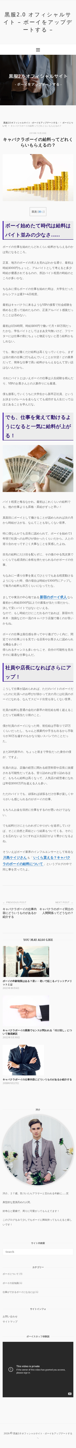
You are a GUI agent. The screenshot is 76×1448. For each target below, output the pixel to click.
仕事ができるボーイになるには (19, 1292)
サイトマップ (10, 1321)
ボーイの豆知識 (11, 1283)
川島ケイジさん (15, 857)
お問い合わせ (10, 1316)
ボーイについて (11, 1273)
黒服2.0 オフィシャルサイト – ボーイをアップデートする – (38, 22)
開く (41, 211)
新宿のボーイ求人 (53, 597)
